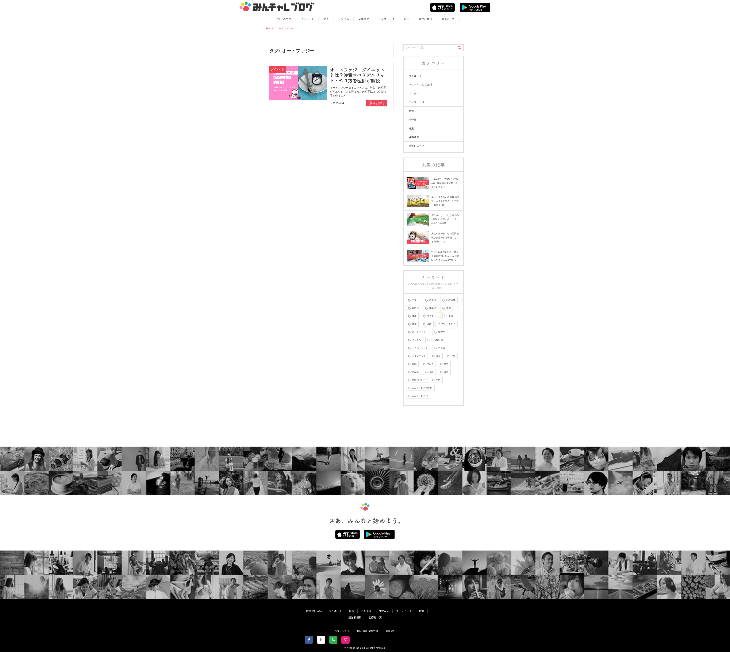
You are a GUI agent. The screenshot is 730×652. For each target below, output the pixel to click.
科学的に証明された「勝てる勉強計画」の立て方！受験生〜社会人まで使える (445, 255)
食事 (450, 316)
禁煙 (448, 308)
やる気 (441, 348)
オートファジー (420, 332)
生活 (438, 380)
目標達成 (363, 19)
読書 (438, 356)
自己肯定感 (437, 340)
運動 (429, 324)
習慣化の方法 (283, 19)
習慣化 (415, 308)
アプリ (415, 300)
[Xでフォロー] (321, 640)
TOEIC (415, 372)
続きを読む (379, 103)
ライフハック (386, 19)
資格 (446, 372)
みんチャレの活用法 (420, 84)
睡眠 (414, 364)
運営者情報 (425, 19)
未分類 (413, 119)
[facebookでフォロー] (309, 640)
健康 (414, 316)
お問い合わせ (342, 631)
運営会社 (390, 631)
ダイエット (307, 19)
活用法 (432, 300)
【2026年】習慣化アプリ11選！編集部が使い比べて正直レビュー (445, 182)
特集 (406, 19)
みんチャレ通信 (420, 396)
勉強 (326, 19)
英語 (431, 372)
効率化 (432, 308)
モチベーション (420, 348)
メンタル (343, 19)
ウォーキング (448, 324)
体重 (414, 324)
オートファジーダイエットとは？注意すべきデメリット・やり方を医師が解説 (357, 75)
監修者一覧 (448, 19)
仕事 (453, 356)
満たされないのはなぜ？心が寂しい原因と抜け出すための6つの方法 (445, 219)
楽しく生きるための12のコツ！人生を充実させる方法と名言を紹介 (445, 201)
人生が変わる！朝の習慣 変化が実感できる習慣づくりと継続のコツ (445, 237)
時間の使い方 (419, 380)
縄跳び (441, 332)
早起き (430, 364)
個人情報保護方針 (367, 631)
